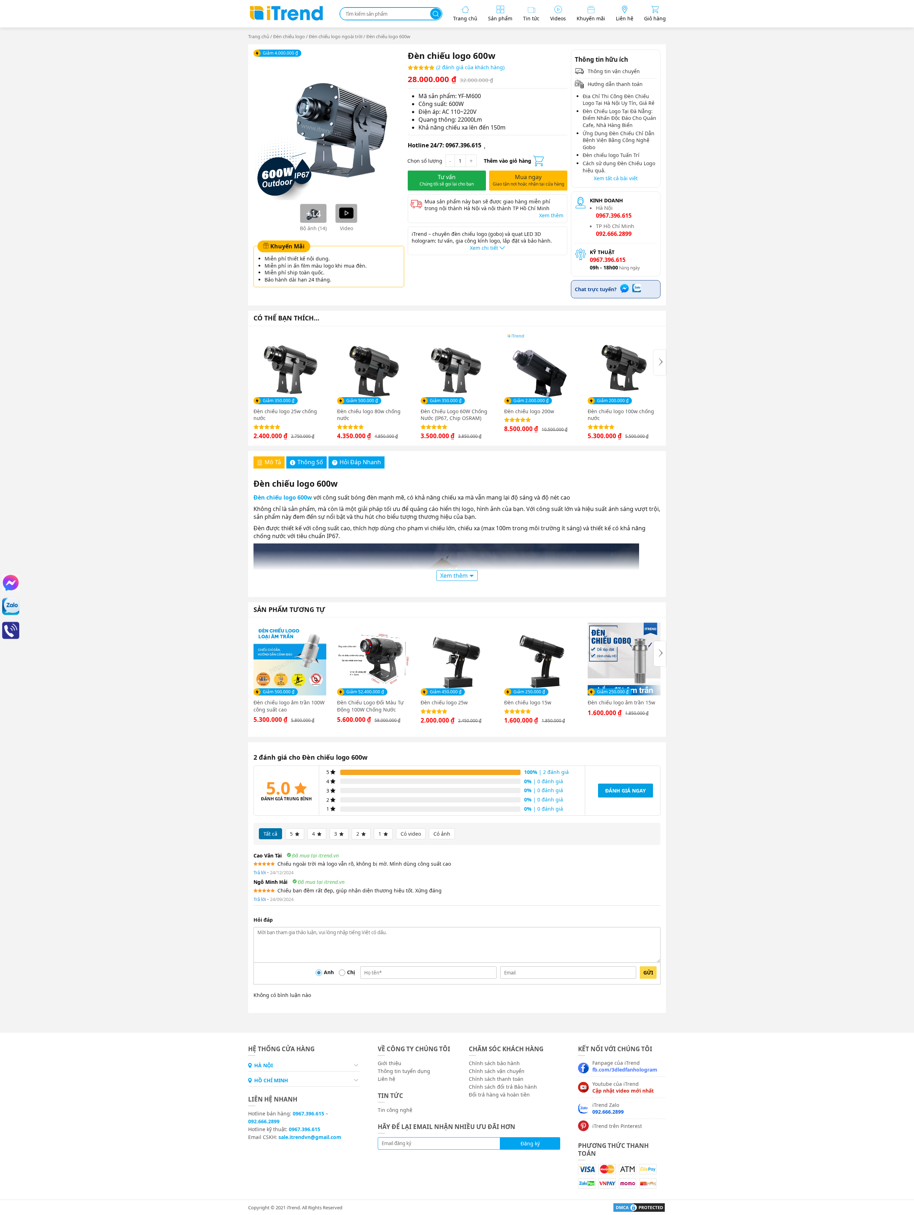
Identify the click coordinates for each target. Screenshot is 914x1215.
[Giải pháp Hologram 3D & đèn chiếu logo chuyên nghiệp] (285, 19)
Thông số (310, 462)
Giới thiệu (389, 1063)
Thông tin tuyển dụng (404, 1071)
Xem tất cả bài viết (616, 178)
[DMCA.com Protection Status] (636, 1207)
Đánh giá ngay (625, 790)
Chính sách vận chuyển (496, 1071)
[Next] (660, 362)
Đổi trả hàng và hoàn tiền (499, 1094)
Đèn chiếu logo (289, 36)
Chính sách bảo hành (494, 1063)
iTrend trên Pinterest (617, 1126)
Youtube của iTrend (623, 1087)
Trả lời (259, 872)
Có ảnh (441, 833)
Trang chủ (258, 36)
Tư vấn (447, 180)
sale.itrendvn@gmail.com (309, 1137)
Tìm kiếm (435, 13)
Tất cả (270, 833)
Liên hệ (386, 1078)
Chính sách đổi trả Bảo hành (503, 1086)
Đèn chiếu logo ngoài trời (335, 36)
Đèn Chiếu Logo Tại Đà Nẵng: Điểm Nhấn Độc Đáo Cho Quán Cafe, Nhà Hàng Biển (619, 118)
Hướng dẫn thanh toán (614, 84)
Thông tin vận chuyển (613, 71)
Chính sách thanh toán (496, 1078)
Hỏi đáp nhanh (360, 462)
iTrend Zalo (608, 1108)
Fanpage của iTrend (624, 1066)
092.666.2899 (264, 1121)
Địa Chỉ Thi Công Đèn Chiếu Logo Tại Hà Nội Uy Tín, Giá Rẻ (618, 100)
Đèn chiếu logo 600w (283, 497)
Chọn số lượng (424, 160)
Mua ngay (528, 180)
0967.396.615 (308, 1113)
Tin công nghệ (395, 1110)
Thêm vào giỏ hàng (507, 160)
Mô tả (273, 462)
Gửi (648, 972)
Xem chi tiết (484, 247)
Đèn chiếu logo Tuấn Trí (611, 155)
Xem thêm (551, 215)
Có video (411, 833)
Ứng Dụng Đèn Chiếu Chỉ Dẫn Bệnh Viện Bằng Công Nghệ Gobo (618, 140)
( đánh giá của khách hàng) (470, 67)
